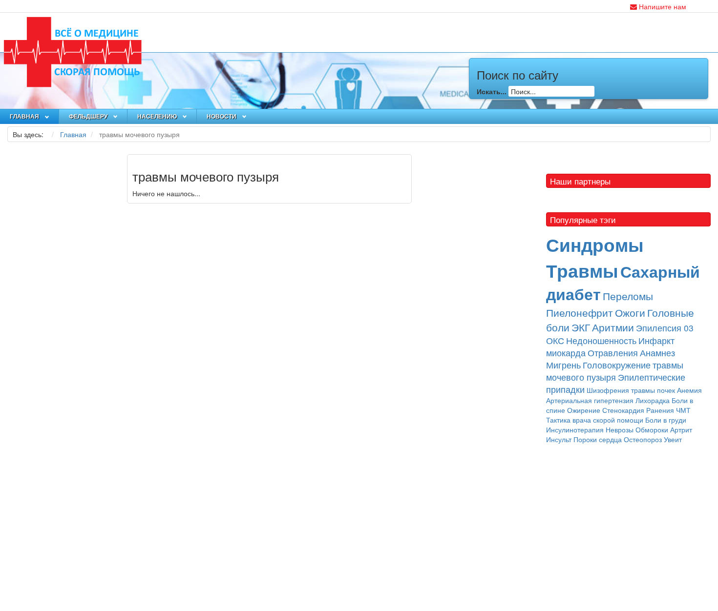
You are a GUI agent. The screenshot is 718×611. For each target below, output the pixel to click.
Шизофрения (608, 390)
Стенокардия (623, 410)
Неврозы (620, 429)
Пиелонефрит (579, 312)
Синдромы (595, 244)
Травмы (582, 270)
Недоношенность (601, 340)
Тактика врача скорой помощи (594, 420)
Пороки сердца (597, 439)
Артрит (681, 429)
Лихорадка (652, 400)
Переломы (628, 295)
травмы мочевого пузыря (614, 371)
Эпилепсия (660, 328)
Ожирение (583, 410)
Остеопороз (643, 439)
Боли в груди (665, 420)
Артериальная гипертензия (590, 400)
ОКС (555, 340)
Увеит (673, 439)
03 (689, 328)
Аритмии (613, 327)
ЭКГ (580, 327)
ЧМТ (683, 410)
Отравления (613, 352)
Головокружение (617, 365)
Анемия (689, 390)
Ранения (660, 410)
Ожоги (630, 312)
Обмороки (651, 429)
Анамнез (657, 352)
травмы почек (653, 390)
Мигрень (563, 365)
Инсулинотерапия (575, 429)
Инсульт (558, 439)
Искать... (492, 91)
